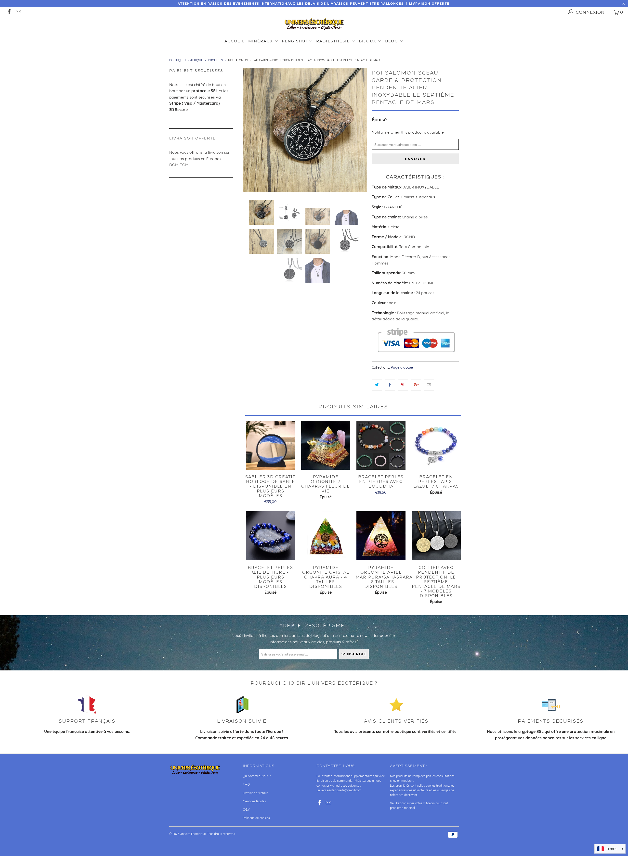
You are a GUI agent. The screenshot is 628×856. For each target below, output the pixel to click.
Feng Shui (294, 41)
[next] (360, 130)
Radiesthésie (333, 41)
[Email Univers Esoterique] (18, 12)
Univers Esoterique (193, 834)
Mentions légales (254, 801)
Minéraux (260, 41)
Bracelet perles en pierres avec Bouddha (381, 445)
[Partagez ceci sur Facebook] (390, 384)
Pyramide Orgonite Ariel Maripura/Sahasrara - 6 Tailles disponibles (381, 535)
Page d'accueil (402, 367)
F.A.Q (246, 784)
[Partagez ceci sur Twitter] (377, 384)
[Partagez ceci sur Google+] (416, 384)
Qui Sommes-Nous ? (257, 776)
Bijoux (367, 41)
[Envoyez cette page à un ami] (429, 384)
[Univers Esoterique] (314, 25)
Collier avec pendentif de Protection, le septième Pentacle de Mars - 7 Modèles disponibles (436, 535)
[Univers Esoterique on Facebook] (9, 12)
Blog (392, 41)
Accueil (234, 41)
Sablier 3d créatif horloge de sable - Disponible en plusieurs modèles (270, 445)
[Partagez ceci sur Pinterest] (403, 384)
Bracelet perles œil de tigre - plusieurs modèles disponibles (270, 535)
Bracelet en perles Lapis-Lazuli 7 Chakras (436, 445)
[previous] (249, 130)
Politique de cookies (256, 818)
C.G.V (246, 809)
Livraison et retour (255, 793)
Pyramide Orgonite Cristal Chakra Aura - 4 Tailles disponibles (326, 535)
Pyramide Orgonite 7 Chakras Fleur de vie (326, 445)
